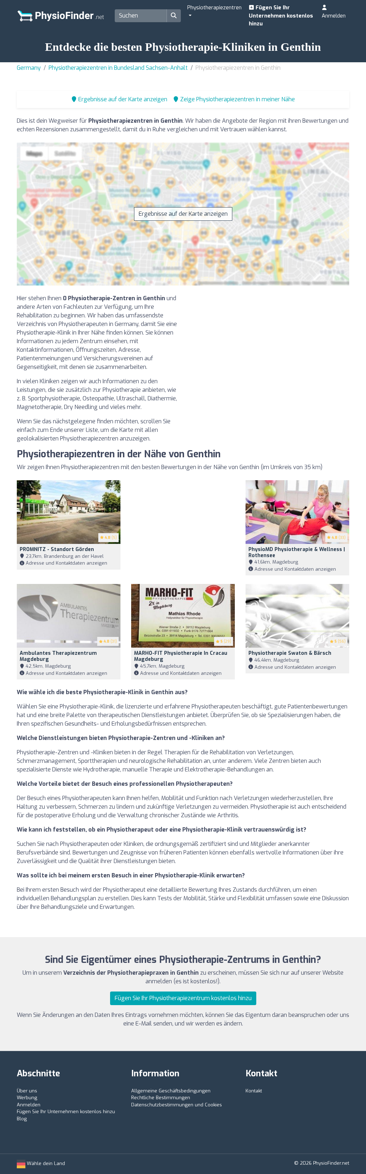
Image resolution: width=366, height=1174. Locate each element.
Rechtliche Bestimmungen (160, 1098)
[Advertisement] (268, 344)
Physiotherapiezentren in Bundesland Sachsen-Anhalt (118, 68)
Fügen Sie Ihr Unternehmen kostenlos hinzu (281, 15)
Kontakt (254, 1091)
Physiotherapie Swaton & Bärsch (289, 653)
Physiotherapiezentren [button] (214, 7)
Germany (29, 68)
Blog (22, 1119)
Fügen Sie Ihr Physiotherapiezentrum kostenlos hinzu (183, 998)
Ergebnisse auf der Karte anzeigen (183, 214)
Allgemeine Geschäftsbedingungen (171, 1091)
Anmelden (334, 15)
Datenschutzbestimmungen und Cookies (176, 1105)
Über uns (27, 1091)
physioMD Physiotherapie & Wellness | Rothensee (296, 552)
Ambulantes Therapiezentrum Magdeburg (58, 656)
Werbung (27, 1098)
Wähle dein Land (45, 1163)
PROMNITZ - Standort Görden (57, 549)
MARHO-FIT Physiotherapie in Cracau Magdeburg (180, 656)
